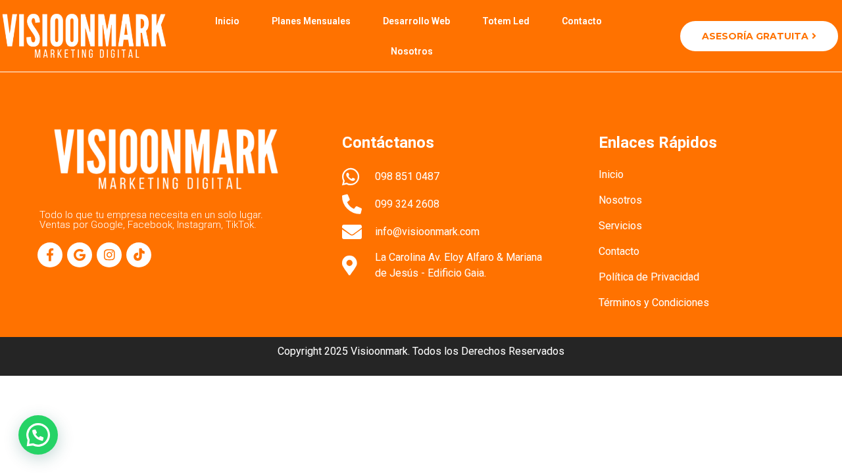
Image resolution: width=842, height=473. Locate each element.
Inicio (227, 21)
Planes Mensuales (311, 21)
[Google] (79, 254)
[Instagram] (109, 254)
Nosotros (412, 51)
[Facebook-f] (49, 254)
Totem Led (506, 21)
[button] (38, 435)
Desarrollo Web (416, 21)
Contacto (582, 21)
